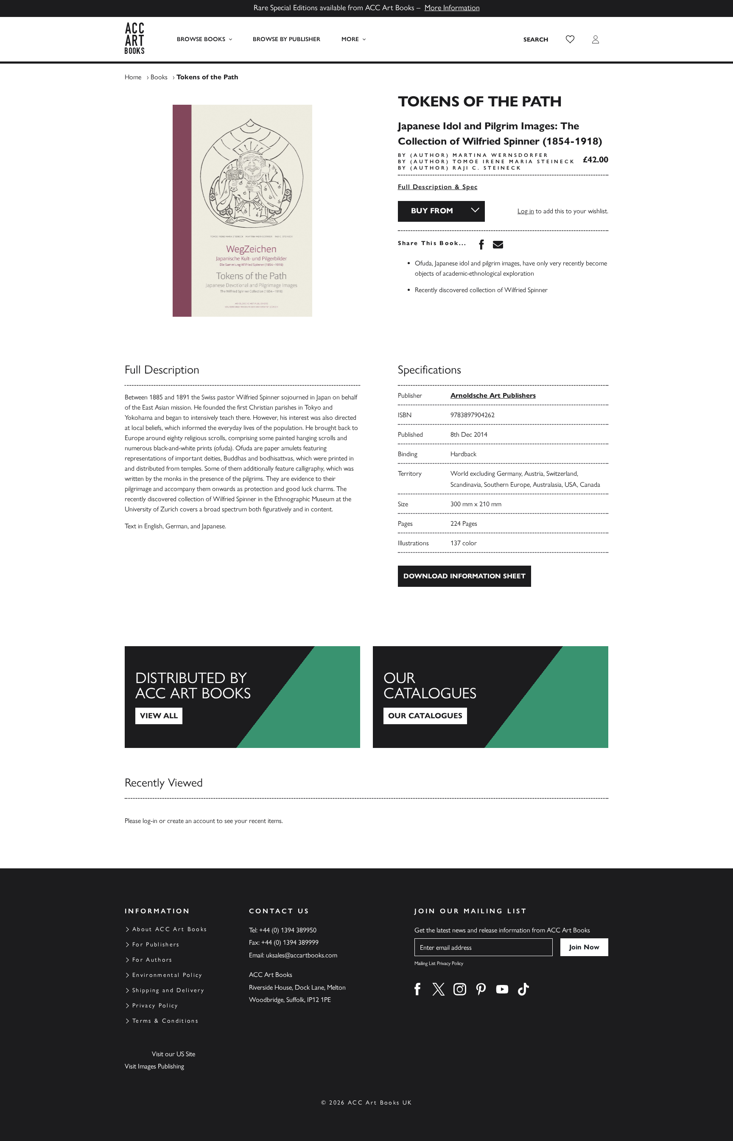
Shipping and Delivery (168, 990)
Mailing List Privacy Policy (438, 963)
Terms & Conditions (165, 1020)
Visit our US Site (173, 1054)
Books (159, 77)
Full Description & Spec (438, 187)
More (350, 39)
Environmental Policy (167, 975)
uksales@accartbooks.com (301, 955)
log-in (150, 821)
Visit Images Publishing (154, 1066)
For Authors (152, 959)
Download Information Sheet (464, 576)
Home (133, 77)
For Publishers (156, 944)
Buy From (432, 210)
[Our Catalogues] (490, 697)
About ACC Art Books (169, 929)
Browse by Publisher (286, 39)
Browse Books (201, 39)
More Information (452, 7)
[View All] (242, 697)
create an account (191, 821)
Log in (526, 211)
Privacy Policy (155, 1005)
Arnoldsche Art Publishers (493, 395)
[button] (570, 39)
